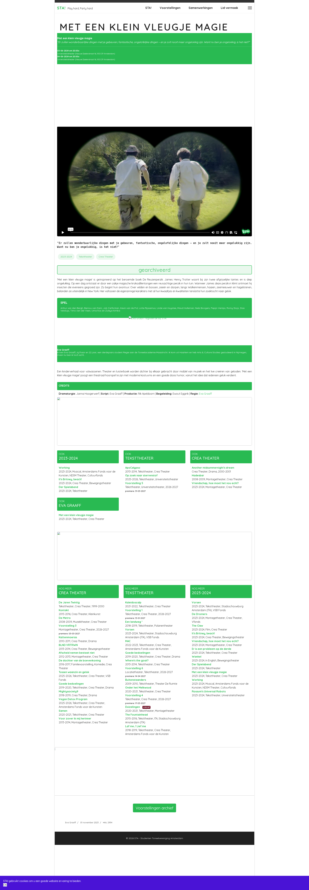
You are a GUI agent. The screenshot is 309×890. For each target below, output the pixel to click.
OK (5, 884)
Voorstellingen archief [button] (154, 808)
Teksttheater (85, 256)
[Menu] (250, 8)
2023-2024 (66, 256)
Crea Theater (106, 256)
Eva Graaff (205, 393)
